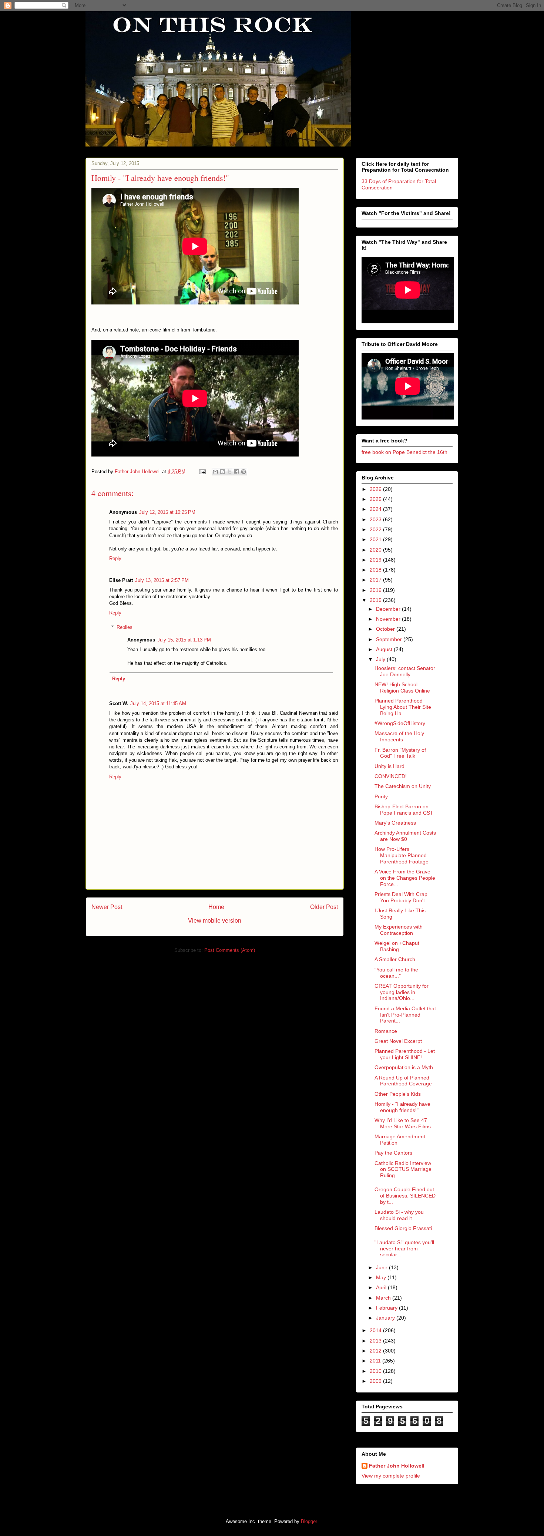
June (382, 1267)
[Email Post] (202, 471)
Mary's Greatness (395, 823)
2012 (376, 1351)
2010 (376, 1371)
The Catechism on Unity (403, 786)
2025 (376, 499)
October (386, 629)
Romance (386, 1031)
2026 (376, 489)
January (386, 1318)
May (381, 1277)
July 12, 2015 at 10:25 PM (167, 512)
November (389, 619)
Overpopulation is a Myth (404, 1067)
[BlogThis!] (222, 471)
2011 (376, 1361)
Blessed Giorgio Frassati (403, 1228)
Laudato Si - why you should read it (399, 1215)
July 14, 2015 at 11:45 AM (158, 703)
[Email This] (215, 471)
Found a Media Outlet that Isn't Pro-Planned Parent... (405, 1015)
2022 (376, 529)
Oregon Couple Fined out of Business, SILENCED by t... (405, 1195)
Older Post (324, 907)
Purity (381, 796)
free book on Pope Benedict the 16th (404, 452)
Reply (115, 558)
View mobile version (214, 920)
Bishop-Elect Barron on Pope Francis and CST (404, 810)
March (384, 1298)
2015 (376, 600)
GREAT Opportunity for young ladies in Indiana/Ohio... (402, 992)
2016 (376, 590)
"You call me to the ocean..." (396, 973)
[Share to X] (229, 471)
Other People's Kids (398, 1094)
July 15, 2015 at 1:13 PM (184, 640)
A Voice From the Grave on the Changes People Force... (405, 878)
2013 (376, 1341)
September (389, 639)
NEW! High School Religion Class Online (402, 687)
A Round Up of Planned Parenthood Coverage (403, 1081)
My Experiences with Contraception (399, 930)
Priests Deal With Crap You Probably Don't (401, 897)
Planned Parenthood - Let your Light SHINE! (405, 1054)
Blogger (309, 1521)
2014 (376, 1330)
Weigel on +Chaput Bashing (397, 946)
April (382, 1287)
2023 (376, 519)
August (385, 649)
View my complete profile (391, 1476)
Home (216, 907)
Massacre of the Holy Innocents (399, 736)
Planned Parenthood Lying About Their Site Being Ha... (403, 707)
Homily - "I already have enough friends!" (402, 1107)
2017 (376, 580)
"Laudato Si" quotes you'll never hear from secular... (404, 1248)
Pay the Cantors (393, 1153)
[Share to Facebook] (236, 471)
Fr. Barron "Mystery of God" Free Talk (400, 753)
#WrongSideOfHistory (400, 723)
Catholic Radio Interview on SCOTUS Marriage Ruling (403, 1169)
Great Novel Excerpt (398, 1041)
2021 (376, 539)
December (389, 609)
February (387, 1308)
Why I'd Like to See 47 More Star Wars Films (403, 1123)
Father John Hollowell (396, 1466)
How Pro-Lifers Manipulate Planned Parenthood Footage (402, 855)
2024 (376, 509)
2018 (376, 570)
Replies (124, 627)
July (381, 659)
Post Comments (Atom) (229, 950)
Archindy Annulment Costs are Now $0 (405, 836)
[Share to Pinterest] (243, 471)
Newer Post (106, 907)
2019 (376, 560)
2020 (376, 550)
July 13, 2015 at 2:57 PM (162, 580)
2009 (376, 1381)
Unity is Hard (389, 766)
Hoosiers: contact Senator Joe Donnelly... (405, 671)
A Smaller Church (395, 959)
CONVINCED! (391, 776)
